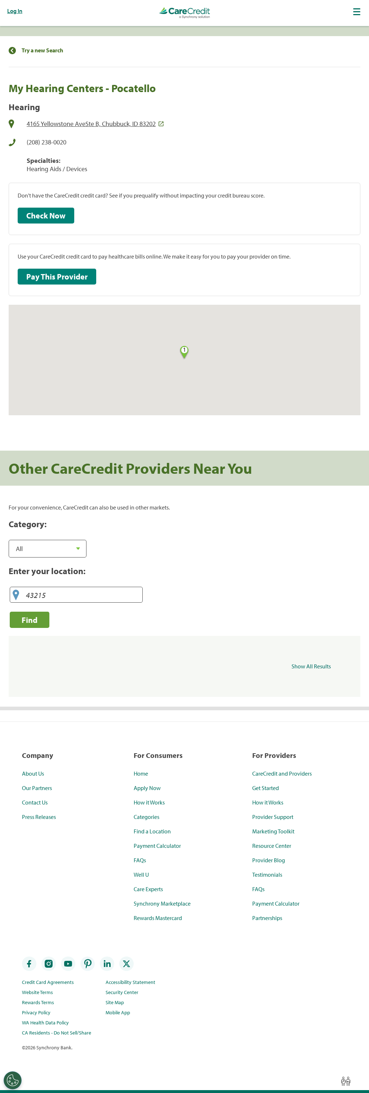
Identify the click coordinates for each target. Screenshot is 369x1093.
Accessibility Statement (130, 982)
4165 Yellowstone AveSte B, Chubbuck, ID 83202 (91, 124)
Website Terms (37, 992)
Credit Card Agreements (48, 982)
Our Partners (37, 787)
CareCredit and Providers (282, 773)
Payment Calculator (157, 845)
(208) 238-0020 (46, 142)
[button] (357, 11)
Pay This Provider (57, 277)
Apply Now (147, 787)
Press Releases (39, 816)
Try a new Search (42, 50)
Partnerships (267, 917)
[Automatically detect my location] (16, 595)
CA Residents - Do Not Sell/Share (56, 1032)
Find (29, 620)
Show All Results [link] (311, 666)
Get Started (265, 787)
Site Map (115, 1002)
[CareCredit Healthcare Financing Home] (184, 13)
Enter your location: (47, 570)
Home (141, 773)
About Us (33, 773)
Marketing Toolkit (273, 831)
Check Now (46, 216)
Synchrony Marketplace (162, 903)
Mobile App (118, 1012)
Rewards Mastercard (158, 917)
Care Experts (148, 889)
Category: (27, 524)
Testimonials (267, 874)
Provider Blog (268, 860)
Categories (146, 816)
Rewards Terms (38, 1002)
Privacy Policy (36, 1012)
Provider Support (272, 816)
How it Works (149, 802)
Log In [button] (14, 10)
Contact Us (35, 802)
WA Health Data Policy (45, 1022)
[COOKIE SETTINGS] (13, 1080)
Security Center (122, 992)
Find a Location (152, 831)
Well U (141, 874)
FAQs (140, 860)
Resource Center (271, 845)
